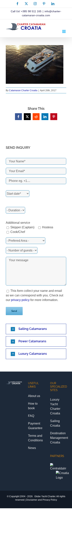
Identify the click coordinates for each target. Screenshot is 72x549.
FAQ (31, 415)
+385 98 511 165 (31, 11)
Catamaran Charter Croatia (23, 90)
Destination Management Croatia (59, 438)
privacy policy (20, 300)
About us (34, 396)
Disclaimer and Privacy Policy (41, 500)
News (32, 448)
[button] (36, 329)
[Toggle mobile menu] (64, 31)
